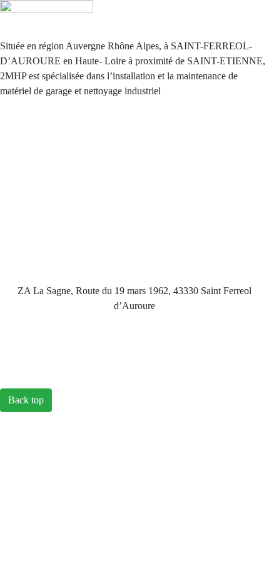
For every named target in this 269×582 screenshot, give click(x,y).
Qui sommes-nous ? (135, 116)
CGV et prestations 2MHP (135, 240)
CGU (135, 165)
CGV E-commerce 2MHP (134, 215)
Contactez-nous (134, 141)
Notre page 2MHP (134, 265)
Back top (26, 400)
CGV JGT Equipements (135, 190)
